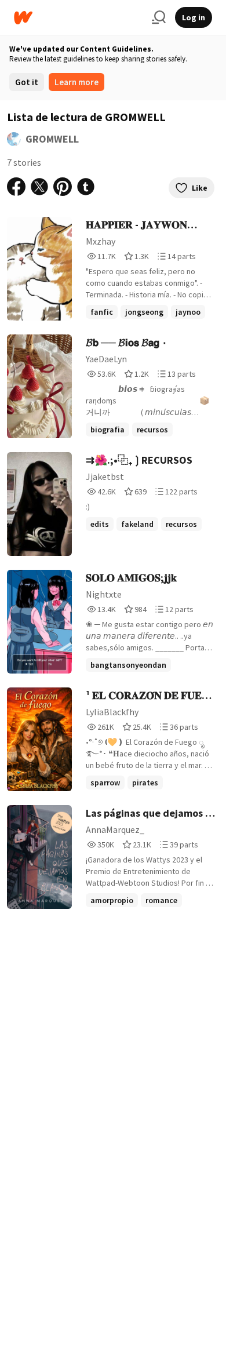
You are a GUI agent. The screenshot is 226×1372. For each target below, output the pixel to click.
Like (199, 188)
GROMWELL (52, 138)
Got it (26, 82)
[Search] (159, 17)
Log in (193, 17)
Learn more (76, 82)
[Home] (78, 17)
